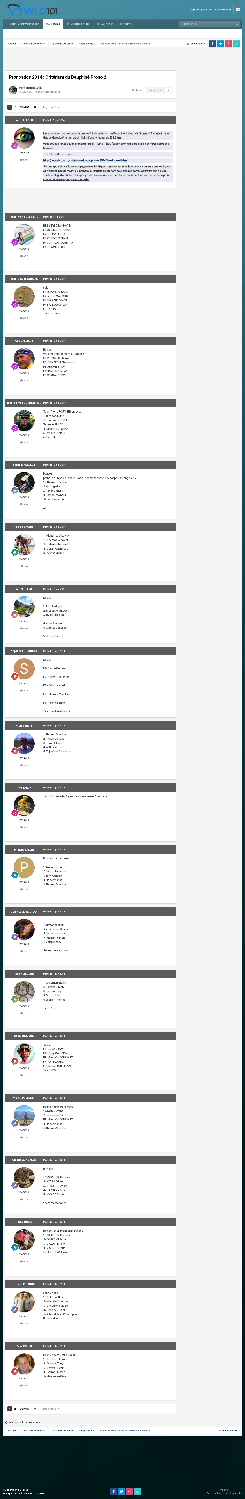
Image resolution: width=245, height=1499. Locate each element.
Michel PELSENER (24, 1097)
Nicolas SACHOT (24, 526)
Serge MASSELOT (24, 464)
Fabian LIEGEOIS (24, 973)
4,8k (25, 628)
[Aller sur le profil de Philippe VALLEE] (24, 867)
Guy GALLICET (24, 340)
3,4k (25, 1199)
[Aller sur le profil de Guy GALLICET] (24, 358)
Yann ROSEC (24, 1346)
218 (25, 1385)
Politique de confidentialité (17, 1493)
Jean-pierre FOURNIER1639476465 (28, 402)
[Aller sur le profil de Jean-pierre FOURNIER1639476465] (24, 420)
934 (25, 889)
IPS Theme (8, 1489)
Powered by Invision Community (224, 1493)
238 (25, 1075)
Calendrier (106, 23)
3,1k (25, 951)
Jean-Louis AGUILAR (24, 911)
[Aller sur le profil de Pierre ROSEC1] (24, 1239)
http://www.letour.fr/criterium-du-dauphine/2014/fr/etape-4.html (85, 160)
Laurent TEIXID (24, 589)
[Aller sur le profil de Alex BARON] (24, 805)
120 (25, 566)
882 (25, 318)
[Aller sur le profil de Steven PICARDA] (24, 1301)
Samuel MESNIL (24, 1035)
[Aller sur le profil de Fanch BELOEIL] (13, 90)
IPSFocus (23, 1489)
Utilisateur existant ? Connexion (209, 9)
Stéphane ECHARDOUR (24, 651)
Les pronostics (51, 92)
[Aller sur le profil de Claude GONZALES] (24, 1177)
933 (25, 442)
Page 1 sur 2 (50, 107)
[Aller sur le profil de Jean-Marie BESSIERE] (24, 234)
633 (25, 256)
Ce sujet (224, 24)
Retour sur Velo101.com (25, 23)
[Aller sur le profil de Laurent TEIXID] (24, 606)
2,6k (25, 1137)
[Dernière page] (35, 107)
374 (25, 690)
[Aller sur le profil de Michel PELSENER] (24, 1115)
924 (25, 1261)
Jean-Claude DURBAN (24, 278)
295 (25, 765)
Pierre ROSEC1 (24, 1221)
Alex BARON (24, 787)
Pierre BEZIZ (24, 725)
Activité (128, 23)
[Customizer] (238, 9)
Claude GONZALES (24, 1159)
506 (25, 827)
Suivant (24, 107)
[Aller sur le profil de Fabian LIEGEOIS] (24, 991)
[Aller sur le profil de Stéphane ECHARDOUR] (24, 668)
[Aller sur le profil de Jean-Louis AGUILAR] (24, 929)
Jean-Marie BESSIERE (24, 216)
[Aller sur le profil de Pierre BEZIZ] (24, 743)
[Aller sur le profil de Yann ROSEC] (24, 1363)
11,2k (25, 504)
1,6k (25, 1013)
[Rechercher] (237, 24)
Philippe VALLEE (24, 849)
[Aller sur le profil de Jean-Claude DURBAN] (24, 296)
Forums (55, 23)
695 (25, 380)
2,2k (25, 159)
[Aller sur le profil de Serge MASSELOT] (24, 482)
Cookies (40, 1493)
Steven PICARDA (24, 1284)
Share (138, 90)
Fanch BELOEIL (33, 88)
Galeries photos (80, 23)
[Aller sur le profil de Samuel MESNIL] (24, 1053)
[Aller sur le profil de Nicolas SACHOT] (24, 544)
